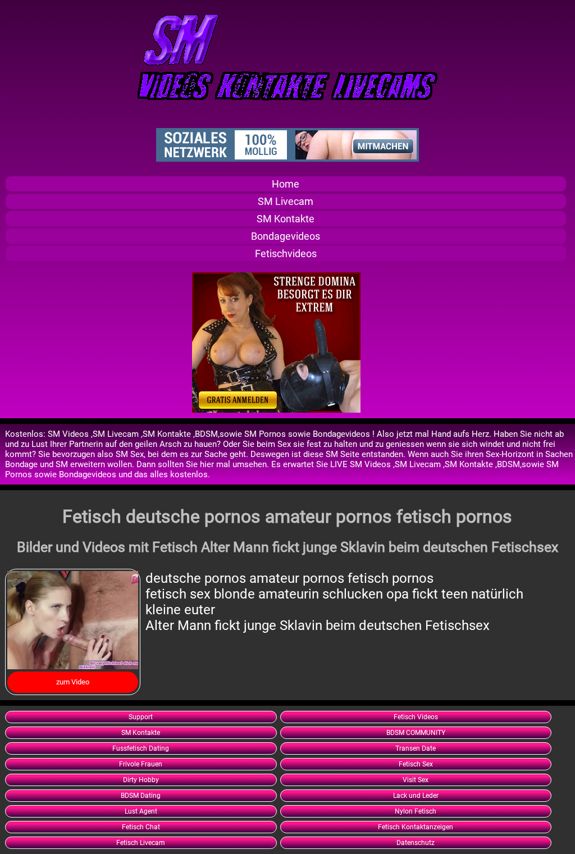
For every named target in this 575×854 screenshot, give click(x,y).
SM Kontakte (285, 219)
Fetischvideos (286, 253)
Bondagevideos (285, 236)
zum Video (72, 682)
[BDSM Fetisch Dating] (276, 410)
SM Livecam (285, 201)
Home (285, 184)
